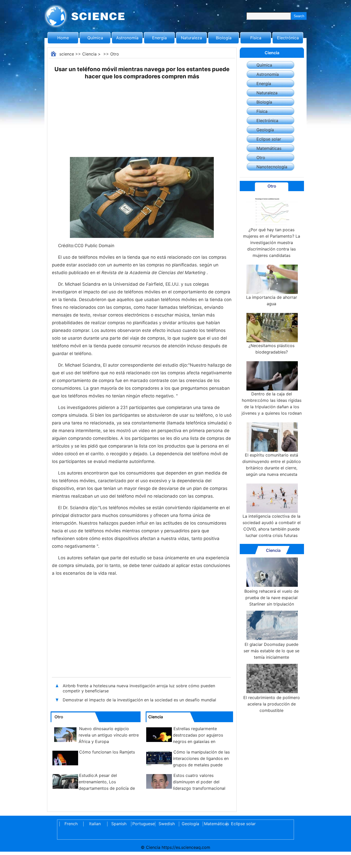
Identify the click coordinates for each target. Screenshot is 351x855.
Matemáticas (268, 148)
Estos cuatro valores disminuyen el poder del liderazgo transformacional (199, 782)
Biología (224, 37)
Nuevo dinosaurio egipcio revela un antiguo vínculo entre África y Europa (109, 735)
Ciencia (89, 54)
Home (63, 37)
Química (95, 37)
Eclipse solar (268, 139)
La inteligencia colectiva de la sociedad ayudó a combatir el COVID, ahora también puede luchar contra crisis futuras (272, 526)
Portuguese (142, 823)
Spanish (118, 823)
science (66, 54)
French (71, 823)
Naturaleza (191, 37)
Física (255, 37)
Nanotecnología (271, 166)
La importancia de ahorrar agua (271, 300)
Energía (159, 37)
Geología (265, 129)
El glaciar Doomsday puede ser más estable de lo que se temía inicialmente (271, 651)
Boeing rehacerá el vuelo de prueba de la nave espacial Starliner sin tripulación (271, 598)
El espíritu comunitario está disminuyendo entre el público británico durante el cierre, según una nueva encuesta (271, 464)
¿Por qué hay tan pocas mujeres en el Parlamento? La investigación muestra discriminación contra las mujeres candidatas (271, 242)
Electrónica (288, 37)
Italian (95, 823)
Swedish (167, 823)
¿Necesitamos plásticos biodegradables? (271, 349)
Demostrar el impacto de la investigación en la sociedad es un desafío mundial (139, 699)
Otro (114, 54)
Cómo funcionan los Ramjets (107, 752)
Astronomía (127, 37)
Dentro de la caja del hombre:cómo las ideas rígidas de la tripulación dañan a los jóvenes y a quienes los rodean (272, 403)
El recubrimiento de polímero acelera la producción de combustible (271, 704)
